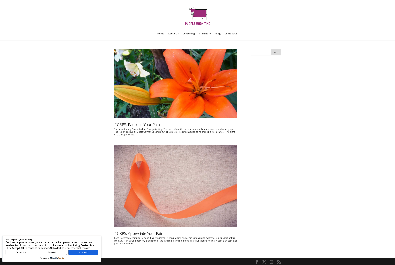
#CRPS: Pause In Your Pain (137, 124)
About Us (173, 33)
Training (203, 33)
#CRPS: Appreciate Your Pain (138, 233)
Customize (21, 252)
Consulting (189, 33)
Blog (218, 33)
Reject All (52, 252)
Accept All (83, 252)
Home (160, 33)
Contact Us (231, 33)
